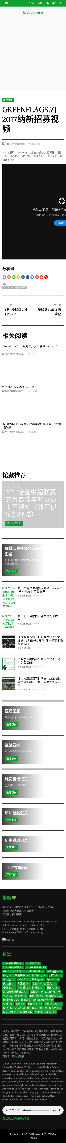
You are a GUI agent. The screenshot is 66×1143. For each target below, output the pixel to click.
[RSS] (48, 3)
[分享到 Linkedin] (23, 276)
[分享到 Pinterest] (46, 276)
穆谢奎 (21, 996)
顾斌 (39, 1012)
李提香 (24, 987)
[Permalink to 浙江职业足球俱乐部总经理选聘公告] (8, 621)
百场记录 (52, 991)
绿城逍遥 (45, 1000)
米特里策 (36, 996)
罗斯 (20, 1004)
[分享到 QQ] (4, 276)
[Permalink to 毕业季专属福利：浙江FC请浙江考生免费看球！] (8, 663)
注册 (40, 3)
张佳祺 (9, 987)
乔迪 (8, 975)
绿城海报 (11, 1000)
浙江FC (52, 987)
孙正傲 (24, 983)
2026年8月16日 (38, 596)
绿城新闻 (54, 996)
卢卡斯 (24, 979)
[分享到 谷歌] (37, 276)
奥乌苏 (52, 979)
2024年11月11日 (31, 354)
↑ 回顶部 (33, 1137)
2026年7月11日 (38, 667)
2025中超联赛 (13, 967)
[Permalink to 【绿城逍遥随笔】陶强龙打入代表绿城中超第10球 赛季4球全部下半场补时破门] (8, 641)
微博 (16, 1056)
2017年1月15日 (34, 144)
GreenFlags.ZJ (10, 287)
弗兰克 (50, 983)
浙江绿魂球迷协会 (16, 991)
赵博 (8, 1008)
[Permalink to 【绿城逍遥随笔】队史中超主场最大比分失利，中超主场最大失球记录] (8, 683)
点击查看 (11, 571)
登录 (31, 3)
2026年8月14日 (38, 624)
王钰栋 (36, 991)
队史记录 (10, 1012)
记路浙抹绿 (53, 1004)
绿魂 (8, 1004)
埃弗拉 (38, 979)
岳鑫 (37, 983)
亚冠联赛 (22, 975)
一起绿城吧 (36, 971)
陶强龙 (26, 1012)
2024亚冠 (32, 963)
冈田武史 (39, 975)
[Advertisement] (33, 52)
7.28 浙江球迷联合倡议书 (18, 387)
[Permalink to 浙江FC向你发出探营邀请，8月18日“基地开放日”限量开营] (8, 597)
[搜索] (6, 3)
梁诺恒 (38, 987)
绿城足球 (28, 1000)
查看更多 (11, 724)
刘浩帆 (55, 975)
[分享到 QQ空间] (18, 276)
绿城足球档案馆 (28, 1134)
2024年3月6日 (30, 432)
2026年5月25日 (38, 690)
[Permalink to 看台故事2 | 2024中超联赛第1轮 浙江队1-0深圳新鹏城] (33, 448)
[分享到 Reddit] (41, 276)
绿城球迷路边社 (17, 144)
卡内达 (9, 979)
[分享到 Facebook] (27, 276)
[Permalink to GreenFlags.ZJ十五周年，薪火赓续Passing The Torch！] (33, 370)
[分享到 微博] (9, 276)
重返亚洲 (39, 1008)
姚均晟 (9, 983)
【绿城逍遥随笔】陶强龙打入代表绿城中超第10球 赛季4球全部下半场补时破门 (40, 641)
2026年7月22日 (38, 648)
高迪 (51, 1012)
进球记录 (22, 1008)
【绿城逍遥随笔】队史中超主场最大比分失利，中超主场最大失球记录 (39, 682)
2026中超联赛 (35, 967)
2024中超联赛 (13, 963)
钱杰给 (55, 1008)
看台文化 (8, 100)
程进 (8, 996)
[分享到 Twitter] (32, 276)
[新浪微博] (54, 3)
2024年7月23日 (31, 391)
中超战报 (54, 971)
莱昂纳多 (35, 1004)
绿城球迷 (22, 287)
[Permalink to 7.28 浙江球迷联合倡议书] (33, 407)
